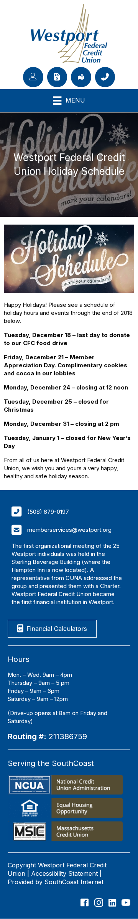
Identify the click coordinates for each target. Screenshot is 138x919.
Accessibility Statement (64, 873)
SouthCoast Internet (74, 882)
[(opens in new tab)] (65, 785)
